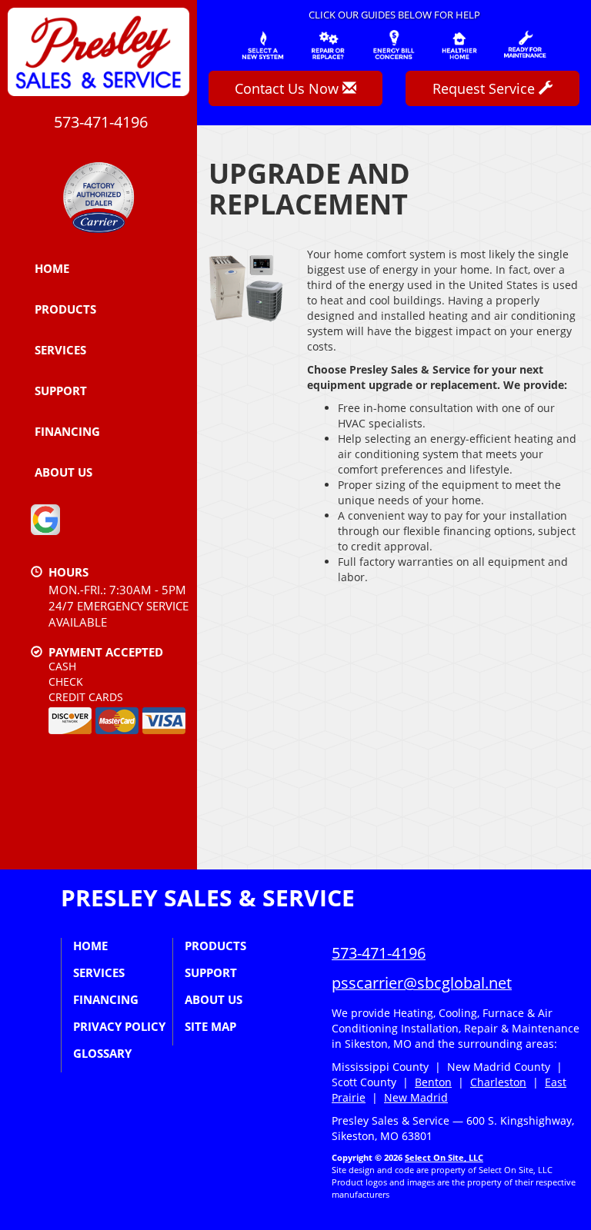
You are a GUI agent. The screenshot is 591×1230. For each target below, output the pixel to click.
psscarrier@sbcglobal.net (422, 982)
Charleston (498, 1082)
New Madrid (416, 1097)
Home (52, 268)
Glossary (102, 1053)
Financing (67, 431)
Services (60, 349)
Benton (433, 1082)
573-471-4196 (379, 952)
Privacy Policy (119, 1026)
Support (61, 390)
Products (65, 309)
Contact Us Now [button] (288, 88)
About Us (63, 472)
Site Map (210, 1026)
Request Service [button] (485, 88)
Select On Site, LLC (444, 1157)
